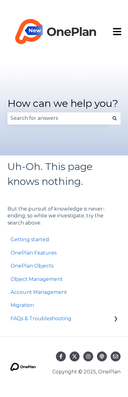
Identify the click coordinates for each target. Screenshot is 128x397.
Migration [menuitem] (22, 305)
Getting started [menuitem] (30, 239)
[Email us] (116, 356)
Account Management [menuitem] (39, 292)
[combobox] (58, 118)
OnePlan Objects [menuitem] (32, 266)
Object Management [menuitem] (37, 279)
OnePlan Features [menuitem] (34, 253)
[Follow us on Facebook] (61, 356)
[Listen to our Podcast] (102, 356)
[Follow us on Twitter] (75, 356)
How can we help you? (62, 103)
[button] (116, 319)
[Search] (115, 118)
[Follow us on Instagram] (88, 356)
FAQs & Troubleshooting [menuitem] (41, 318)
